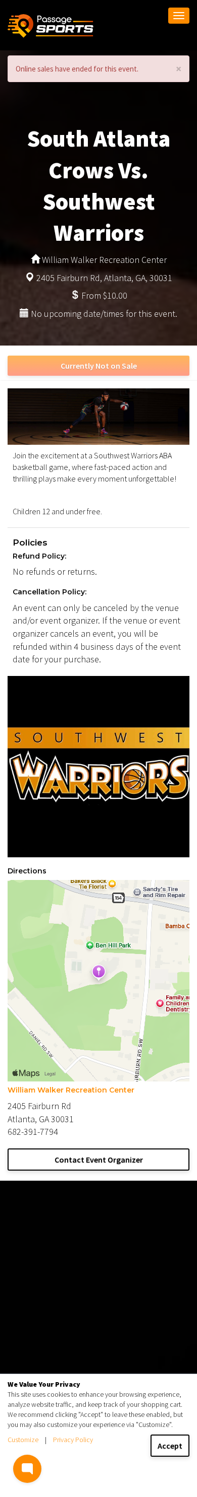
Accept (170, 1446)
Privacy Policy (73, 1439)
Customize (23, 1439)
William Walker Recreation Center (71, 1090)
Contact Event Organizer (99, 1159)
